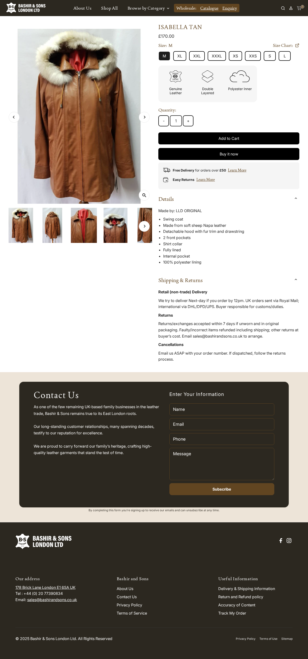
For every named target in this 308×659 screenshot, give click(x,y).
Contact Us (127, 596)
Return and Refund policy (240, 596)
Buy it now (229, 154)
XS (235, 56)
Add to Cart (228, 138)
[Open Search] (283, 8)
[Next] (144, 117)
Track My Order (232, 613)
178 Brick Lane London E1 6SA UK (45, 587)
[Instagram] (289, 541)
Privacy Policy (129, 605)
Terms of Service (132, 613)
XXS (253, 56)
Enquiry (229, 8)
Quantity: (167, 110)
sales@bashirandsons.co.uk (52, 599)
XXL (197, 56)
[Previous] (14, 117)
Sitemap (287, 639)
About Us (82, 8)
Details (166, 199)
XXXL (217, 56)
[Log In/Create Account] (291, 8)
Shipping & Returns (180, 280)
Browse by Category (147, 8)
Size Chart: (283, 45)
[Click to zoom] (144, 195)
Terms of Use (268, 639)
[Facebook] (280, 541)
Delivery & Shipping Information (246, 588)
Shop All (109, 8)
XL (179, 56)
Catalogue (209, 8)
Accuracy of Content (236, 605)
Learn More (237, 170)
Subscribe (221, 489)
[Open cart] (299, 8)
